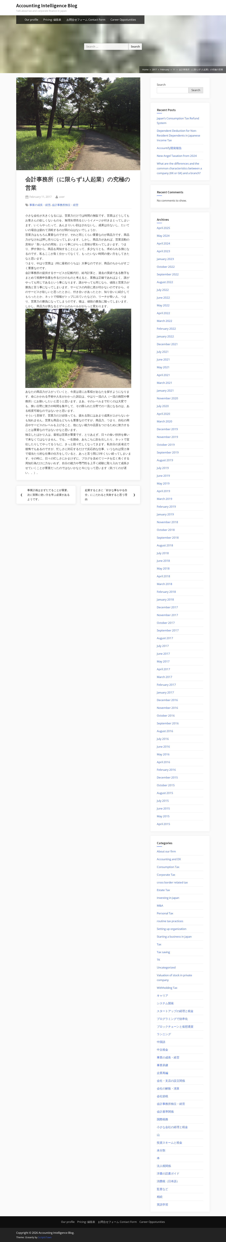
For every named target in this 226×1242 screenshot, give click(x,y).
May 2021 (163, 367)
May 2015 (163, 816)
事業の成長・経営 (40, 205)
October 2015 (166, 785)
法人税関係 (164, 1166)
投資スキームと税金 (169, 1142)
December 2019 (167, 429)
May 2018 (163, 568)
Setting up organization (171, 929)
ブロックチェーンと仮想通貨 (175, 1026)
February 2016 (166, 770)
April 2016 (163, 762)
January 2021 (165, 390)
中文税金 (162, 1050)
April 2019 (163, 491)
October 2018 (166, 530)
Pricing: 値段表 (52, 19)
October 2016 (166, 715)
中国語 (161, 1042)
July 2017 (163, 646)
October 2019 (166, 445)
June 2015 (163, 808)
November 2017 (167, 615)
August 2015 (165, 793)
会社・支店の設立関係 (171, 1081)
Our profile (31, 19)
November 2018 (167, 522)
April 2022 (163, 313)
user (62, 197)
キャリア (162, 995)
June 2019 (163, 476)
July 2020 (163, 406)
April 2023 (163, 251)
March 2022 (164, 321)
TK (158, 960)
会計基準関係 (165, 1111)
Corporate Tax (166, 875)
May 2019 (163, 483)
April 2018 (163, 576)
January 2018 (165, 599)
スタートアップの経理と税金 (175, 1011)
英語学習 (162, 1204)
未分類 (161, 1150)
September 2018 (168, 537)
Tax (159, 944)
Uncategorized (166, 967)
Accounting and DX (169, 859)
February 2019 (166, 506)
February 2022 (166, 328)
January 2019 (165, 514)
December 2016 (167, 700)
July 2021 (163, 352)
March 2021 (164, 383)
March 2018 (164, 584)
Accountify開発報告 (169, 148)
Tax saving (163, 952)
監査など (162, 1189)
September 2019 (168, 452)
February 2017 (166, 685)
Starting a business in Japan (174, 936)
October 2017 (166, 623)
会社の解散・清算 (168, 1088)
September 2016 (168, 723)
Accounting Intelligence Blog (46, 5)
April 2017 (163, 669)
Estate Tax (163, 890)
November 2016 (167, 708)
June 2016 (163, 746)
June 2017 (163, 654)
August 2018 (165, 545)
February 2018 (166, 592)
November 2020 (167, 398)
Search (161, 84)
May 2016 (163, 754)
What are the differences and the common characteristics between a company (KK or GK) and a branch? (179, 168)
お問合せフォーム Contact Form (86, 19)
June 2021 (163, 359)
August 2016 (165, 731)
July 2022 (163, 290)
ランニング (164, 1034)
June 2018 (163, 561)
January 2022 (165, 336)
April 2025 (163, 228)
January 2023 (165, 259)
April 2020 (163, 414)
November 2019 (167, 437)
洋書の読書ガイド (168, 1173)
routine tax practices (170, 921)
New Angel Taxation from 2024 (177, 156)
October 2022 (166, 267)
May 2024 (163, 236)
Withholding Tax (167, 988)
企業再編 (162, 1073)
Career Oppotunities (123, 19)
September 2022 (168, 274)
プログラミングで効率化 (172, 1019)
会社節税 (162, 1096)
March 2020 (164, 421)
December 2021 (167, 344)
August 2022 (165, 282)
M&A (160, 905)
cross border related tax (172, 882)
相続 (159, 1197)
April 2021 (163, 375)
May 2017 (163, 661)
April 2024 (163, 243)
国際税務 (162, 1119)
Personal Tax (165, 913)
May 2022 (163, 305)
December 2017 (167, 607)
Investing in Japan (168, 898)
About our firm (166, 851)
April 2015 (163, 824)
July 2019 (163, 468)
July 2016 (163, 739)
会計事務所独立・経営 (65, 205)
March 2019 (164, 499)
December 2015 (167, 777)
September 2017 (168, 630)
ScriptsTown (45, 1237)
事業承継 (162, 1065)
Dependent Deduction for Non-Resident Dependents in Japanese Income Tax (178, 135)
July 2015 (163, 801)
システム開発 (165, 1003)
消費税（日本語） (168, 1181)
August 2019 (165, 460)
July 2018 (163, 553)
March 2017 (164, 677)
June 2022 (163, 297)
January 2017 (165, 692)
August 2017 (165, 638)
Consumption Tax (168, 867)
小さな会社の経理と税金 (172, 1127)
